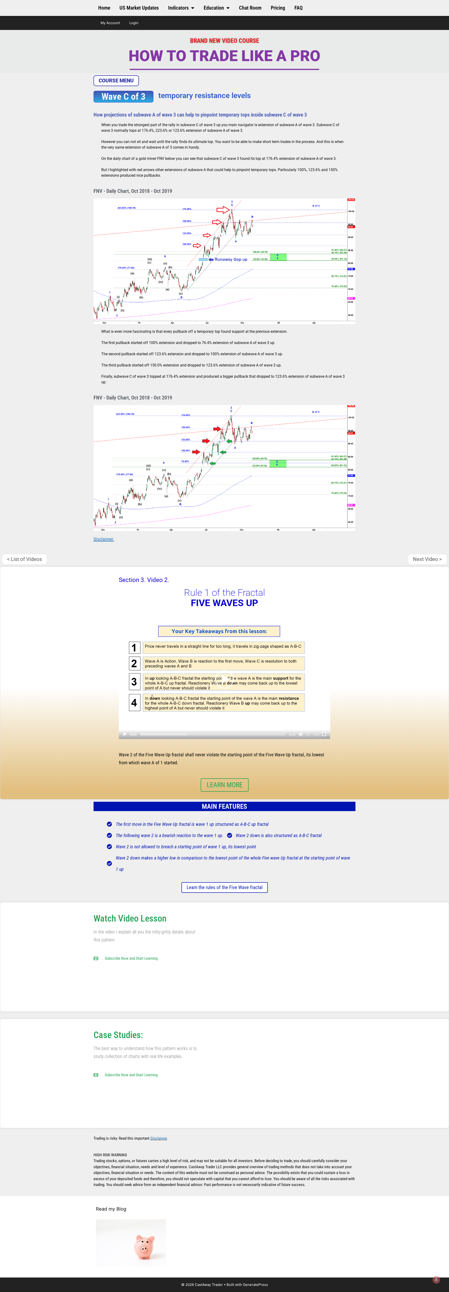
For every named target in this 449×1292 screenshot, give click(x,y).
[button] (224, 679)
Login (133, 23)
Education (214, 8)
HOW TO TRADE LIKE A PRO (224, 56)
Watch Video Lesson (130, 918)
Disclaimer (158, 1138)
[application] (224, 679)
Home (104, 8)
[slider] (212, 734)
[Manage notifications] (436, 1280)
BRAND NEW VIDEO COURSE (224, 40)
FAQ (298, 8)
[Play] (125, 734)
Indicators (178, 8)
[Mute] (300, 734)
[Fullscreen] (324, 734)
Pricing (278, 8)
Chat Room (250, 8)
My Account (110, 23)
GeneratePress (255, 1284)
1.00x (316, 734)
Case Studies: (118, 1035)
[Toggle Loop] (308, 734)
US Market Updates (139, 8)
